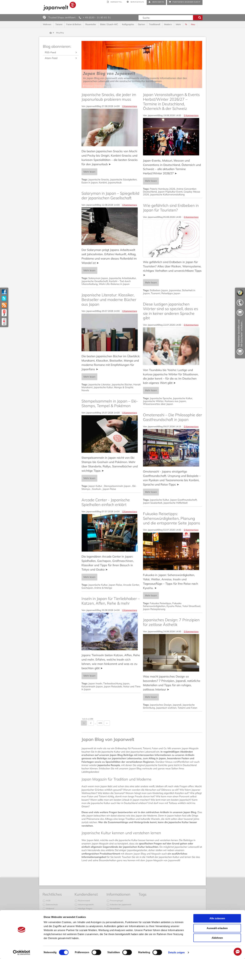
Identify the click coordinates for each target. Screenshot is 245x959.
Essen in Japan (90, 182)
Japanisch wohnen (166, 707)
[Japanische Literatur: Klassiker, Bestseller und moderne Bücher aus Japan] (111, 332)
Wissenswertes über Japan (158, 403)
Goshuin (97, 488)
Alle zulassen (217, 918)
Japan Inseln (95, 683)
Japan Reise (109, 488)
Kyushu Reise (173, 606)
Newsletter (115, 908)
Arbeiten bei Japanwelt (120, 904)
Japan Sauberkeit (152, 502)
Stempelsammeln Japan (117, 485)
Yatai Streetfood (191, 606)
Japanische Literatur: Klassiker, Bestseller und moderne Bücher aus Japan (109, 299)
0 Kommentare (129, 106)
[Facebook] (4, 291)
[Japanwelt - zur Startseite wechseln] (59, 6)
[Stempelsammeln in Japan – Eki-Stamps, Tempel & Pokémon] (111, 434)
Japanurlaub (115, 182)
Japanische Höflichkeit (175, 502)
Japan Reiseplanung (154, 609)
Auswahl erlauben (217, 928)
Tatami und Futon (187, 707)
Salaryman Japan (98, 278)
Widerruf (50, 908)
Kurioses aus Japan (175, 401)
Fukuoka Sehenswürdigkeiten (162, 605)
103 (100, 723)
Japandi (177, 704)
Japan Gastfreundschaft (183, 499)
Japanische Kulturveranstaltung (167, 194)
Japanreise (175, 290)
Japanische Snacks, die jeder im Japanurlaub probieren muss (109, 97)
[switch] (96, 952)
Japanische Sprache (161, 398)
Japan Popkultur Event (170, 191)
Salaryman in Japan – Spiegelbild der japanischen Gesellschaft (110, 195)
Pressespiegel (116, 900)
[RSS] (4, 305)
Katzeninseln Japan (92, 686)
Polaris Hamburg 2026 (162, 188)
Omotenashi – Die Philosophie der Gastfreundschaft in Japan (172, 417)
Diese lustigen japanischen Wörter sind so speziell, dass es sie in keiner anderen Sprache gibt (170, 311)
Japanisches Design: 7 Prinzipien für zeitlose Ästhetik (171, 622)
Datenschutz (52, 904)
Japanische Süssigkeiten (123, 179)
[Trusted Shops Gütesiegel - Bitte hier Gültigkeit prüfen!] (44, 17)
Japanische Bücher (122, 384)
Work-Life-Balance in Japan (114, 284)
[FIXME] (240, 338)
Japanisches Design (161, 704)
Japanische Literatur (99, 384)
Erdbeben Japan (159, 290)
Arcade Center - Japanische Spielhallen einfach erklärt (106, 502)
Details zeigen (176, 952)
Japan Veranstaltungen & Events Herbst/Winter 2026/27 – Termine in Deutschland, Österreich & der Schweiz (171, 101)
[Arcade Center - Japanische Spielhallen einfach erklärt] (111, 533)
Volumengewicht (86, 904)
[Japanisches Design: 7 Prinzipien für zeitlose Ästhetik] (172, 652)
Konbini (103, 182)
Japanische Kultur (103, 387)
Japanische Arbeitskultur (122, 278)
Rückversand (84, 900)
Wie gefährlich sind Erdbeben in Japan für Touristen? (171, 207)
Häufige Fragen (85, 908)
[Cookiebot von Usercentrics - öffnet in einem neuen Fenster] (21, 952)
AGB (48, 900)
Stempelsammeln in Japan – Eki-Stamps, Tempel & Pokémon (110, 403)
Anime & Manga (103, 587)
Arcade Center (131, 584)
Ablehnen (217, 937)
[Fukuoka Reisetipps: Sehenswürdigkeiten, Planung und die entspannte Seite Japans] (172, 551)
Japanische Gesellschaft (95, 281)
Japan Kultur (95, 485)
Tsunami (155, 293)
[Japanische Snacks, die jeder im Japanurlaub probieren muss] (111, 127)
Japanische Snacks (98, 179)
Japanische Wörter (153, 401)
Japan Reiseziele (113, 686)
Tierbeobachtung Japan (116, 683)
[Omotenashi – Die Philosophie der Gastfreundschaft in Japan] (172, 448)
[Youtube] (4, 312)
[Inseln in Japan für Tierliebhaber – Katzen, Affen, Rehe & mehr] (111, 631)
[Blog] (4, 321)
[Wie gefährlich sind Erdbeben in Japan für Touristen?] (172, 238)
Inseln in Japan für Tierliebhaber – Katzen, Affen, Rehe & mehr (111, 601)
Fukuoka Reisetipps (160, 603)
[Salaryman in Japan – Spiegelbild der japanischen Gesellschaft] (111, 226)
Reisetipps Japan (170, 293)
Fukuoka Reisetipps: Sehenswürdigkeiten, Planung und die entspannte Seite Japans (171, 518)
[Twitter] (4, 298)
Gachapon (87, 587)
